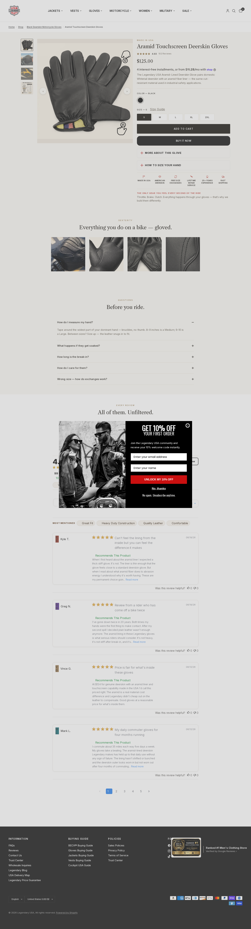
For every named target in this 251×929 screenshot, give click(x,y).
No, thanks (159, 488)
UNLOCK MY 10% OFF (158, 479)
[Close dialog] (187, 425)
